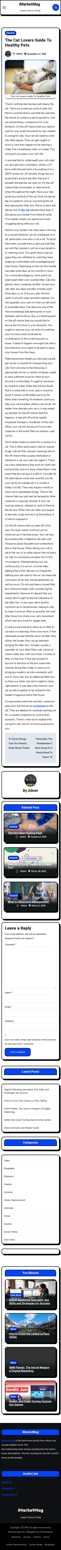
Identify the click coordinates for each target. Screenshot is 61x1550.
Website (9, 1021)
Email (8, 1007)
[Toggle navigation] (4, 7)
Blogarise (31, 1532)
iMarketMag (29, 4)
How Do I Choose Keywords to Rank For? (29, 866)
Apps (7, 1160)
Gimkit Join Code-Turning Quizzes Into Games (27, 1120)
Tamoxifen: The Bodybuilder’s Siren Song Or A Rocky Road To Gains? (43, 748)
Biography (9, 1168)
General (10, 32)
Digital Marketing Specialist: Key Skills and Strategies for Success (26, 1091)
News (7, 1216)
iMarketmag (8, 1440)
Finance (8, 1184)
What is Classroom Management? (28, 902)
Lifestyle (8, 1208)
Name (9, 992)
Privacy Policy (9, 1494)
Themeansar (46, 1532)
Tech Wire (9, 1239)
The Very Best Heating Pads (25, 833)
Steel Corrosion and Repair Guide (21, 1128)
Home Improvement (14, 1200)
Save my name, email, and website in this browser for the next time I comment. (30, 1042)
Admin (19, 53)
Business (9, 1176)
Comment (10, 944)
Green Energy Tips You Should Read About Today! (19, 743)
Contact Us (7, 1488)
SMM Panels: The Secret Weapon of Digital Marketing (29, 1369)
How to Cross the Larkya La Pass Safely (25, 1100)
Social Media (10, 1232)
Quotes (8, 1224)
